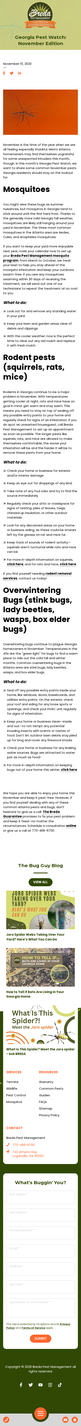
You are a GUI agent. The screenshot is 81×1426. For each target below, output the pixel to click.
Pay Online (65, 1420)
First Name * (18, 1194)
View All (40, 882)
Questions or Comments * (29, 1302)
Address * (16, 1266)
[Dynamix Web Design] (41, 1398)
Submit (40, 1338)
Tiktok (60, 1385)
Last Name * (18, 1212)
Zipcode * (16, 1284)
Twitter (12, 73)
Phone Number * (21, 1230)
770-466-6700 (23, 1145)
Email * (14, 1248)
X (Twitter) (31, 1385)
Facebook (4, 73)
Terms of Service (33, 1328)
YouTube (40, 1385)
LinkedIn (19, 73)
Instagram (50, 1385)
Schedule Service (75, 1420)
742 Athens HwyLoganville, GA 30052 (28, 1154)
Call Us (6, 1420)
